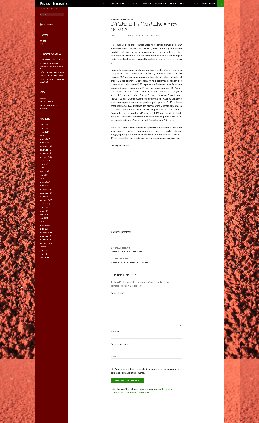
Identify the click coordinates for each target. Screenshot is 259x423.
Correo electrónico (121, 343)
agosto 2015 (45, 204)
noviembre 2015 (46, 193)
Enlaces (184, 3)
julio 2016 (44, 164)
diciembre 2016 (46, 146)
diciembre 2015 (46, 189)
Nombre (116, 331)
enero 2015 (44, 229)
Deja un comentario (150, 35)
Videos (173, 3)
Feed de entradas (47, 101)
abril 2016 (44, 175)
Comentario (117, 292)
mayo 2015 (44, 214)
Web (113, 356)
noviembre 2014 (46, 236)
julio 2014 (44, 250)
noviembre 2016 (46, 150)
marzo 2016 (45, 178)
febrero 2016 (45, 182)
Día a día (115, 19)
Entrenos (159, 3)
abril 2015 (44, 218)
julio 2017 (44, 128)
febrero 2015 (45, 225)
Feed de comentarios (48, 105)
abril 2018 (44, 125)
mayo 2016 (44, 171)
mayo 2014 (44, 257)
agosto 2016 (45, 161)
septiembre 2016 (46, 157)
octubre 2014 (45, 240)
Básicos (131, 3)
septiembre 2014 (46, 243)
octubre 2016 (45, 153)
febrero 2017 (45, 139)
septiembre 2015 (46, 200)
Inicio (104, 3)
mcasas (133, 35)
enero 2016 (44, 186)
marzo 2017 (44, 135)
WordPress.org (46, 109)
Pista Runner (53, 4)
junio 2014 (44, 254)
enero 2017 (44, 143)
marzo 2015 (44, 222)
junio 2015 (44, 211)
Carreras (145, 3)
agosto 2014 (45, 247)
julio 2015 (44, 207)
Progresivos (126, 19)
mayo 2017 (44, 132)
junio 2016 (44, 168)
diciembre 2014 (46, 232)
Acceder (43, 98)
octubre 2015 (45, 196)
